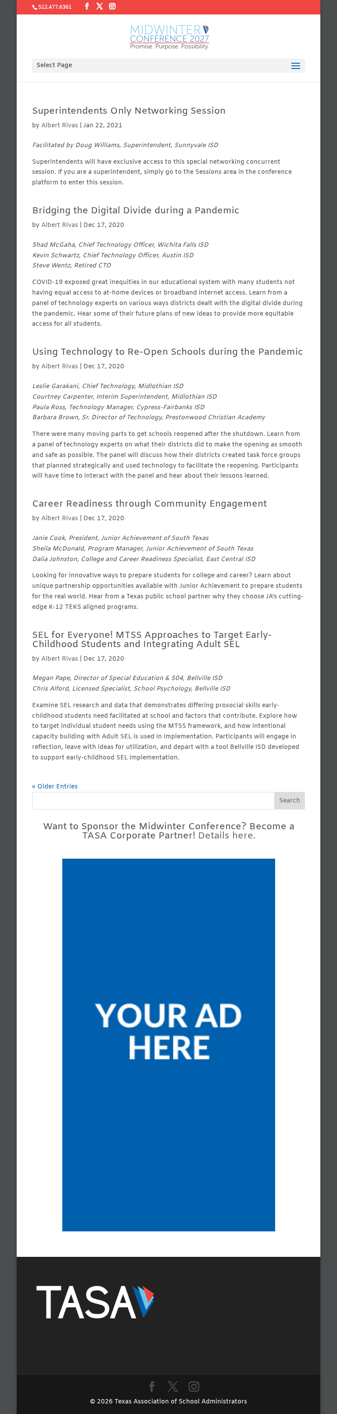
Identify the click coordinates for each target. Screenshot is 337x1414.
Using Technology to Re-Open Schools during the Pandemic (167, 352)
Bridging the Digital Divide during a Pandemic (135, 211)
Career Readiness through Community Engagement (149, 504)
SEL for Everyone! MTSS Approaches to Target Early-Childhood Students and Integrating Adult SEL (152, 640)
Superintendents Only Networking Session (129, 111)
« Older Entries (55, 787)
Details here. (226, 836)
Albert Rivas (59, 126)
